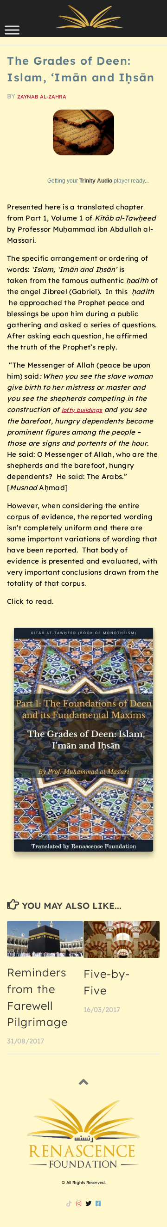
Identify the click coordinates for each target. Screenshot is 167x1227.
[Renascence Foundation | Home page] (89, 16)
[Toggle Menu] (12, 29)
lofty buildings (82, 409)
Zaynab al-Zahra (41, 96)
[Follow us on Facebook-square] (98, 1203)
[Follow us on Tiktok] (69, 1203)
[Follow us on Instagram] (79, 1203)
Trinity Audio (95, 181)
